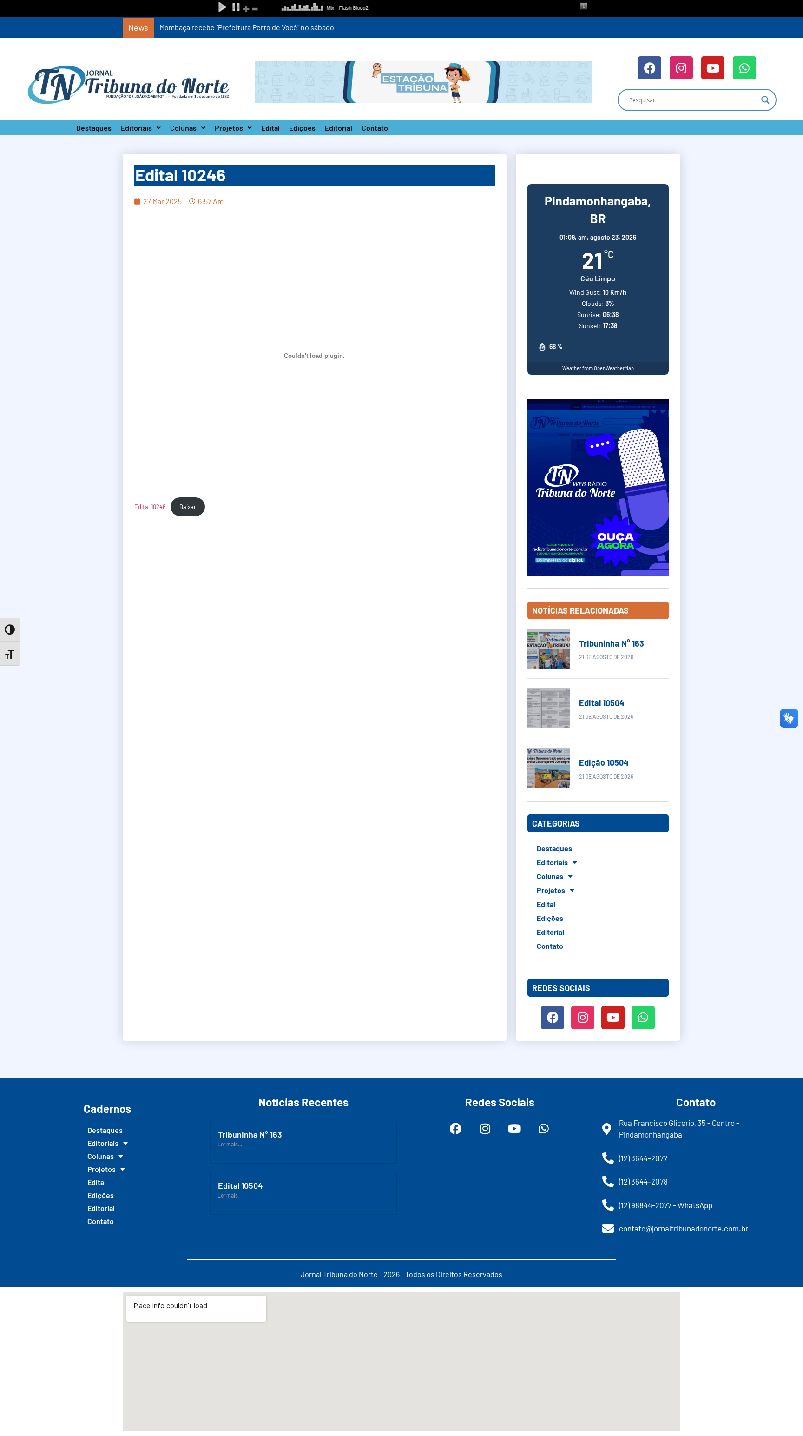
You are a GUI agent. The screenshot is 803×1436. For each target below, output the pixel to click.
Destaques (94, 127)
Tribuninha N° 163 (611, 643)
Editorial (338, 127)
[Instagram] (681, 67)
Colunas (183, 127)
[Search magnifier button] (765, 99)
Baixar (187, 506)
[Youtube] (712, 67)
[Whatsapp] (744, 67)
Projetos (229, 127)
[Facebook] (649, 67)
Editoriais (136, 127)
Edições (302, 127)
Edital (270, 127)
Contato (375, 127)
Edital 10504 (602, 703)
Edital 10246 (150, 506)
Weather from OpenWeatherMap (598, 368)
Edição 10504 (604, 762)
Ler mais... (229, 1144)
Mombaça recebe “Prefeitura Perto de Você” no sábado (246, 27)
